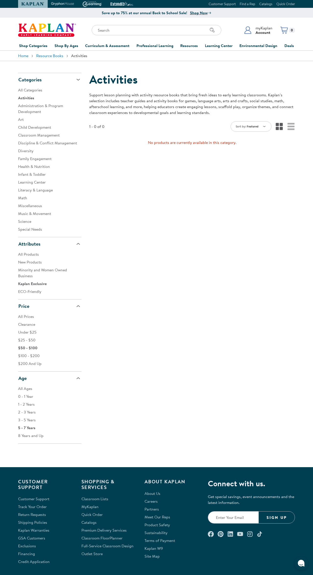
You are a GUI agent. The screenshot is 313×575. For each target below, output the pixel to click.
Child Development (34, 127)
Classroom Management (39, 135)
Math (22, 197)
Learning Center (219, 45)
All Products (28, 254)
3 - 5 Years (27, 420)
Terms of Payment (160, 540)
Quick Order (285, 3)
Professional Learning (154, 45)
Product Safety (157, 524)
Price (23, 306)
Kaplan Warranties (33, 530)
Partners (152, 509)
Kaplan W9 (154, 548)
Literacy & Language (35, 190)
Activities (26, 97)
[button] (258, 30)
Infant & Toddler (32, 174)
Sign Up (277, 517)
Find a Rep (247, 3)
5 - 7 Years (26, 427)
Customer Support (222, 3)
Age (22, 378)
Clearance (26, 324)
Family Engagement (35, 158)
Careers (151, 501)
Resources (189, 45)
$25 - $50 (26, 340)
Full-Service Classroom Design (107, 546)
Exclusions (27, 546)
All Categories (30, 90)
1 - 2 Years (26, 404)
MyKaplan (90, 506)
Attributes (29, 243)
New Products (30, 262)
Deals (289, 45)
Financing (26, 553)
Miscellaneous (30, 205)
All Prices (26, 316)
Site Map (152, 556)
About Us (152, 493)
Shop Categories (33, 45)
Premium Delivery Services (104, 530)
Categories (30, 79)
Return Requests (32, 514)
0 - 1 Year (25, 396)
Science (24, 221)
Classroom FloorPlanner (102, 538)
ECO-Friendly (29, 291)
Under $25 (27, 332)
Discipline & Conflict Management (47, 143)
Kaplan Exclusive (32, 283)
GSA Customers (31, 538)
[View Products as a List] (291, 126)
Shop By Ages (66, 45)
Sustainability (156, 532)
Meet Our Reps (157, 517)
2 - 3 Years (27, 412)
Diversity (26, 150)
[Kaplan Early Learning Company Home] (47, 30)
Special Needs (30, 229)
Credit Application (34, 561)
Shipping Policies (32, 522)
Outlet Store (92, 553)
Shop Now (199, 12)
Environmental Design (258, 45)
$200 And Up (30, 363)
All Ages (25, 388)
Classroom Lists (94, 498)
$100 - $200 (29, 355)
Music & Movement (34, 213)
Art (21, 119)
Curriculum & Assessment (107, 45)
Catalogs (265, 3)
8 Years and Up (31, 435)
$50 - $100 (27, 347)
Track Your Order (32, 506)
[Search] (212, 30)
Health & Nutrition (34, 166)
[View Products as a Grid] (279, 126)
